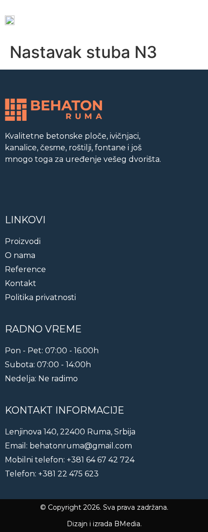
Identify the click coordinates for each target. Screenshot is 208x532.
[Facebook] (11, 188)
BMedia (127, 523)
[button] (194, 19)
